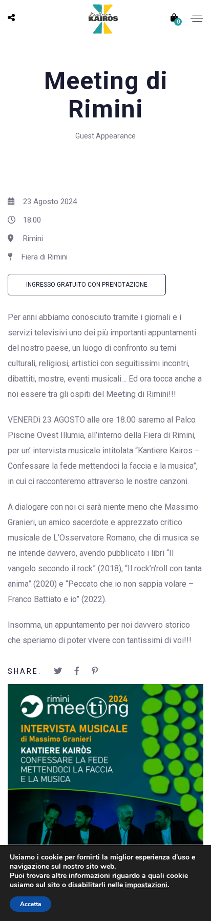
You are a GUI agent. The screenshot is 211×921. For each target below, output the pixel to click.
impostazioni (146, 885)
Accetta (30, 904)
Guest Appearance (105, 136)
